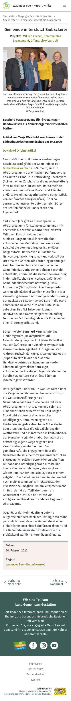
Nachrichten (10, 20)
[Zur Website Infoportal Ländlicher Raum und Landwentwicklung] (19, 645)
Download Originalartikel (19, 150)
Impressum (35, 663)
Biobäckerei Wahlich (16, 168)
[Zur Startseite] (8, 5)
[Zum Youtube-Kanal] (54, 645)
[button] (64, 6)
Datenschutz (35, 669)
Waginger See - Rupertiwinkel (35, 16)
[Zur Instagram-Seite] (44, 645)
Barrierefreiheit (36, 674)
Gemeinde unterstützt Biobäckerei (41, 20)
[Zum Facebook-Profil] (33, 645)
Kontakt (35, 679)
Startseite (8, 16)
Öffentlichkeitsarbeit (44, 40)
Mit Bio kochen (32, 36)
